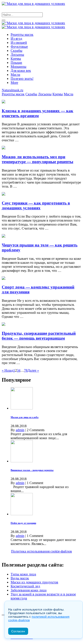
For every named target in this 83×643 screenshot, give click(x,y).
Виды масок (20, 578)
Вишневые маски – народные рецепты (32, 470)
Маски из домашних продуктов (34, 582)
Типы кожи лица (23, 574)
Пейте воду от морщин (23, 523)
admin (20, 430)
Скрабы (16, 50)
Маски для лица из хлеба (25, 417)
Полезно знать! (22, 78)
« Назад (7, 370)
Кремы (16, 58)
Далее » (33, 370)
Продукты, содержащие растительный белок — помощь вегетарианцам (39, 336)
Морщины (18, 66)
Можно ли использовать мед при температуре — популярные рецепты (37, 159)
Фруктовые (19, 46)
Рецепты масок (22, 34)
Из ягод (16, 38)
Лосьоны (17, 54)
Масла (15, 74)
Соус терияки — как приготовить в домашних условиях (36, 205)
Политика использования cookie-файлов (41, 551)
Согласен (18, 631)
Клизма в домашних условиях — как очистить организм (37, 113)
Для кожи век (21, 70)
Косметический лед (25, 586)
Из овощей (19, 42)
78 (25, 370)
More (14, 82)
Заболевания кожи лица (28, 590)
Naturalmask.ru (12, 90)
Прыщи (16, 62)
